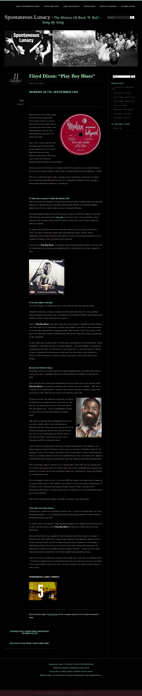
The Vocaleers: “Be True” (121, 118)
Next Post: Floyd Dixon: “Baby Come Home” (30, 643)
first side (59, 217)
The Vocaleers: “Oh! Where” (122, 114)
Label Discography (71, 6)
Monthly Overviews (108, 6)
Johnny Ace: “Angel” (120, 105)
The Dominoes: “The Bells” (122, 93)
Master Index (89, 6)
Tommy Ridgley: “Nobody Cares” (124, 97)
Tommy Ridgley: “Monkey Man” (124, 101)
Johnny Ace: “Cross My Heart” (123, 109)
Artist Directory (51, 6)
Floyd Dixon (53, 614)
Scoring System (128, 6)
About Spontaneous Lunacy (28, 6)
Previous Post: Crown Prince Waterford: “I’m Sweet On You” (29, 632)
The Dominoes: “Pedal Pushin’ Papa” (122, 88)
